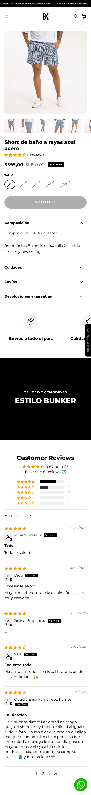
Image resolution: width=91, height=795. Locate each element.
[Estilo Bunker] (45, 16)
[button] (15, 155)
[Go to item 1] (11, 126)
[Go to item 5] (75, 126)
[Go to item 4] (59, 126)
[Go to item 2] (27, 126)
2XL (65, 184)
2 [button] (43, 773)
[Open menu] (6, 16)
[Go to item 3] (43, 126)
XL (49, 184)
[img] (15, 528)
